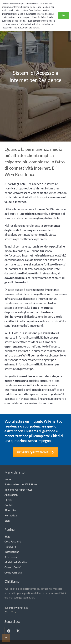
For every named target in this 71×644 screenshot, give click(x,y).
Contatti (9, 505)
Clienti (8, 499)
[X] (18, 631)
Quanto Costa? (12, 567)
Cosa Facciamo (12, 541)
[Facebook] (8, 631)
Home (7, 479)
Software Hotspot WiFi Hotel (20, 484)
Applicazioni (11, 494)
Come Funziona (13, 572)
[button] (6, 638)
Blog (7, 520)
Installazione (11, 551)
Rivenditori (10, 510)
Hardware (10, 546)
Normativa (10, 515)
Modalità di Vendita (15, 562)
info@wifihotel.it (18, 607)
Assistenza (10, 557)
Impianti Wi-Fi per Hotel (18, 489)
